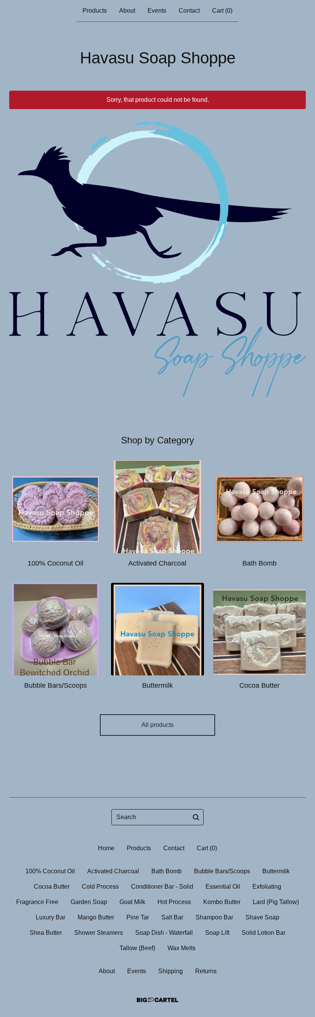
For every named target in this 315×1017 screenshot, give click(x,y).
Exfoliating (266, 886)
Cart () (222, 10)
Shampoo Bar (214, 917)
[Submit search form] (196, 817)
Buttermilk (276, 871)
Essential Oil (223, 886)
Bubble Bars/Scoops (222, 871)
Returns (206, 971)
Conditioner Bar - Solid (162, 886)
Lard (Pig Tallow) (276, 902)
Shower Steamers (98, 932)
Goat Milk (132, 902)
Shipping (170, 971)
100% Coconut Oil (50, 871)
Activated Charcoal (113, 871)
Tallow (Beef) (137, 948)
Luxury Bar (50, 917)
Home (106, 848)
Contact (189, 10)
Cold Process (100, 886)
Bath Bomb (166, 871)
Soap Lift (217, 932)
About (127, 10)
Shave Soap (262, 917)
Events (157, 10)
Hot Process (174, 902)
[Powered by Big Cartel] (157, 999)
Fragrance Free (37, 902)
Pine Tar (137, 917)
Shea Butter (46, 932)
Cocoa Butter (52, 886)
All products (157, 725)
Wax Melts (181, 948)
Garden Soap (89, 902)
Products (95, 10)
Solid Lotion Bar (263, 932)
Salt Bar (172, 917)
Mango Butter (96, 917)
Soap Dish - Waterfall (164, 932)
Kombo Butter (221, 902)
